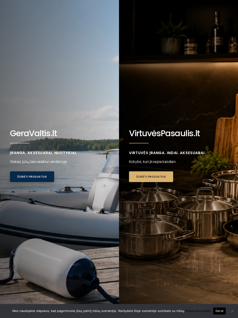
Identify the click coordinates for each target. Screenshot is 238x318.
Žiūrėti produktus (32, 176)
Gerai (219, 311)
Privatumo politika (198, 311)
